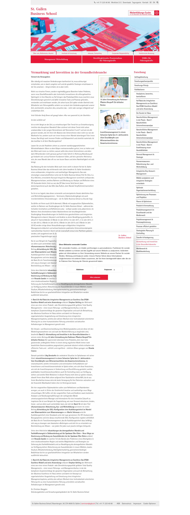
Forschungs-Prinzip (141, 85)
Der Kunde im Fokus (143, 113)
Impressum (137, 503)
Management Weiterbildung (56, 59)
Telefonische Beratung (146, 53)
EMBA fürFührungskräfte (146, 59)
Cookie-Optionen (149, 503)
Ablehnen (80, 269)
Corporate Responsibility (120, 53)
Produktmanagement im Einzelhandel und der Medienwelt (145, 212)
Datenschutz (126, 503)
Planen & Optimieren (144, 201)
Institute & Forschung (69, 53)
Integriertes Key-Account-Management (145, 172)
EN (154, 2)
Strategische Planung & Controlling (145, 231)
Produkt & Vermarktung (145, 205)
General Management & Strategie (145, 155)
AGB (118, 503)
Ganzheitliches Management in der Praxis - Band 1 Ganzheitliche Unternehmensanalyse (147, 121)
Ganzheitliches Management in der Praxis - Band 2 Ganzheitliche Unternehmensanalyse (147, 133)
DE (151, 2)
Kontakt (145, 2)
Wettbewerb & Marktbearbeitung (143, 249)
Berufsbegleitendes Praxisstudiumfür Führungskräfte (107, 59)
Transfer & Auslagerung (144, 237)
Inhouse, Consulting (95, 53)
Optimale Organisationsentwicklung (145, 188)
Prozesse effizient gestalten (146, 226)
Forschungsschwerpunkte (143, 81)
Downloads (127, 2)
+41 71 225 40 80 (103, 2)
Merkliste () (116, 2)
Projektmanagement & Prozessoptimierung (144, 220)
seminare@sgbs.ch (88, 503)
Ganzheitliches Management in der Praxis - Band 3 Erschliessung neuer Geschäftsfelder (147, 146)
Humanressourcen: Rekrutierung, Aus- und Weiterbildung (144, 164)
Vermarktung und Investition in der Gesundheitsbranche (146, 242)
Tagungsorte (136, 2)
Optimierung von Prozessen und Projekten (146, 195)
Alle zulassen (95, 277)
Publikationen (139, 89)
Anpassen (108, 269)
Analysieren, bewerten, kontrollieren (144, 95)
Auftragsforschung (141, 77)
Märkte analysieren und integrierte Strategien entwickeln (145, 180)
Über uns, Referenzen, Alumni (43, 53)
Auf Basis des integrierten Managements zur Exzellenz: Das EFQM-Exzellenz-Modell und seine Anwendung (147, 104)
